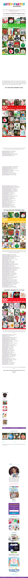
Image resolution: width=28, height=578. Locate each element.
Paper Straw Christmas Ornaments (6, 264)
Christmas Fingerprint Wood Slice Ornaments (8, 268)
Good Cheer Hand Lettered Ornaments (7, 337)
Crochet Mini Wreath (5, 197)
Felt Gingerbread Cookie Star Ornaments (7, 170)
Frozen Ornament (4, 201)
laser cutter (9, 331)
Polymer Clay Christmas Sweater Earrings (5, 405)
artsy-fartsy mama (9, 577)
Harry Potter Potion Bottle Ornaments (7, 191)
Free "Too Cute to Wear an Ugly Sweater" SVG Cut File (5, 398)
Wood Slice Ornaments (5, 360)
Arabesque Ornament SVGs (5, 345)
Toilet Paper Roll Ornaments (6, 205)
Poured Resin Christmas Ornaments (7, 166)
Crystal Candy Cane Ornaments (6, 276)
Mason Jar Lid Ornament (5, 280)
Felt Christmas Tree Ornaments (6, 255)
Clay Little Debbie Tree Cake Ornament (7, 153)
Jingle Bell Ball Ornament (5, 258)
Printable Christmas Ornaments (6, 283)
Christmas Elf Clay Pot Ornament (6, 266)
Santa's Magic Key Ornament (6, 339)
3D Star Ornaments (4, 350)
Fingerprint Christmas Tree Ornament (7, 267)
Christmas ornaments (7, 81)
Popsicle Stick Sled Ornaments (6, 185)
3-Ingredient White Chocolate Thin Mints (5, 412)
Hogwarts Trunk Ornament (5, 202)
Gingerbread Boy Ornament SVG (6, 334)
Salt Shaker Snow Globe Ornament (6, 189)
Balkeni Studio (17, 577)
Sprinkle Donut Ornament (5, 206)
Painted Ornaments (4, 203)
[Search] (18, 464)
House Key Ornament (5, 347)
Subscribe (14, 513)
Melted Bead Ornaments (5, 285)
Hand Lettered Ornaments (5, 169)
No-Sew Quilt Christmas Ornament (6, 155)
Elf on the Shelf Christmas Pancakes (5, 419)
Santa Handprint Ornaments (6, 257)
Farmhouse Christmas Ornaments (6, 190)
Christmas (18, 15)
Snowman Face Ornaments (5, 343)
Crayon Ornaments (4, 278)
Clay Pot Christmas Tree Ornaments (7, 281)
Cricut (4, 331)
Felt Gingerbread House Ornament (6, 167)
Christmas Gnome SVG (5, 363)
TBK (26, 577)
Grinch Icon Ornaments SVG (6, 358)
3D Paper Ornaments (5, 335)
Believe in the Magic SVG (5, 362)
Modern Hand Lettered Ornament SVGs (7, 359)
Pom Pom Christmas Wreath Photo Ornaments (8, 256)
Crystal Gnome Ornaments (5, 277)
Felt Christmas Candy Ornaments (6, 188)
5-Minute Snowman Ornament (6, 200)
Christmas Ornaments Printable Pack (7, 282)
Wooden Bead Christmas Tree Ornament (7, 187)
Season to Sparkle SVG (5, 349)
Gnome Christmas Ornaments (6, 284)
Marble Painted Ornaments (5, 279)
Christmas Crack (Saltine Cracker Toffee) (5, 425)
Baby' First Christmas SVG (5, 351)
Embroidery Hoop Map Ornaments (6, 204)
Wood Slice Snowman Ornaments (6, 270)
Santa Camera (4, 336)
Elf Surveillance (4, 357)
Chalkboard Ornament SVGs (6, 338)
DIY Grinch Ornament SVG (5, 344)
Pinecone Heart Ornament (5, 192)
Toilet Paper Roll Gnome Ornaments (7, 154)
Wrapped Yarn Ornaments (5, 262)
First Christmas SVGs (5, 364)
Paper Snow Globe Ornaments (6, 269)
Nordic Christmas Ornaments (6, 352)
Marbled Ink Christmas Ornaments (7, 168)
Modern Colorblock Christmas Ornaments (7, 186)
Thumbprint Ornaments (5, 265)
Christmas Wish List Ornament (6, 254)
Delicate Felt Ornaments (5, 346)
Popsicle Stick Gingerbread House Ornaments (8, 263)
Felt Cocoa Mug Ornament (5, 198)
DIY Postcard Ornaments (5, 199)
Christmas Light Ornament (5, 271)
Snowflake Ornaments (5, 348)
